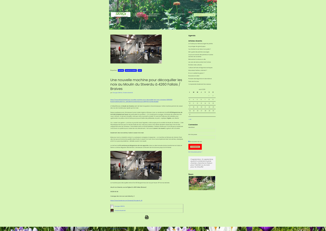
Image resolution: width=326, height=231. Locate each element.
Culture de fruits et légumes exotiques (200, 67)
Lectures (169, 14)
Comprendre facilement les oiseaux (199, 84)
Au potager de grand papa (196, 46)
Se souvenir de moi (195, 141)
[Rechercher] (214, 14)
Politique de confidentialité (118, 229)
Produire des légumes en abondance (200, 78)
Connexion (152, 15)
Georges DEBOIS (117, 92)
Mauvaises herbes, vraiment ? (197, 70)
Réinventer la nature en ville (197, 59)
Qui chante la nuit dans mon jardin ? (199, 49)
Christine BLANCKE (128, 92)
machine (121, 70)
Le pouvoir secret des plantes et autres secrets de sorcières (200, 55)
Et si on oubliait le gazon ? (196, 73)
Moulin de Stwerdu (131, 70)
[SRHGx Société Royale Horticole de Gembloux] (120, 14)
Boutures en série (193, 76)
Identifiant (191, 127)
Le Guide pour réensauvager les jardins (200, 43)
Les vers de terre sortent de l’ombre (199, 62)
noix (140, 70)
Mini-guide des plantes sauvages (198, 52)
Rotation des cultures (195, 65)
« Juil (189, 119)
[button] (142, 15)
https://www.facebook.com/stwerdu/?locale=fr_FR (126, 200)
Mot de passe (192, 134)
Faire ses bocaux (193, 81)
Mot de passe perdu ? (195, 152)
